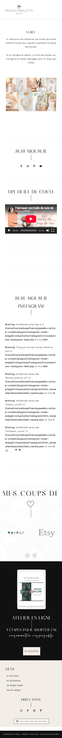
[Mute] (47, 230)
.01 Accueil (12, 676)
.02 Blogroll (13, 680)
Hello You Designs (49, 734)
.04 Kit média (13, 690)
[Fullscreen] (52, 230)
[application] (31, 219)
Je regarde (31, 651)
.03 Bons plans (14, 685)
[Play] (9, 230)
